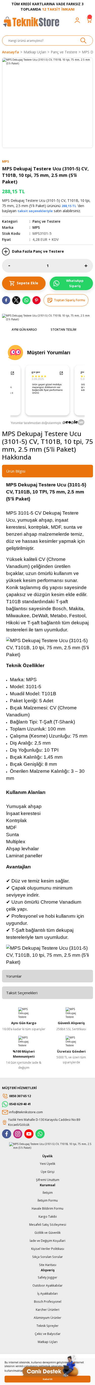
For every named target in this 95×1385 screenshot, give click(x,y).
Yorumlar (14, 976)
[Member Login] (77, 20)
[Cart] (89, 20)
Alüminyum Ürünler (47, 1318)
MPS (36, 227)
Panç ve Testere (46, 221)
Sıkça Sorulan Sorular (47, 1257)
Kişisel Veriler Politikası (47, 1249)
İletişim (48, 1192)
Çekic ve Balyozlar (48, 1334)
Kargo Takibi (48, 1216)
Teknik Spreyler (47, 1326)
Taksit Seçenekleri (21, 992)
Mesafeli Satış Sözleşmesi (47, 1224)
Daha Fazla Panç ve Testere (37, 251)
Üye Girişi (47, 1172)
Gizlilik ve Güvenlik (47, 1232)
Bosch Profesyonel (47, 1301)
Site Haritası (47, 1265)
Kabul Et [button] (47, 1379)
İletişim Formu (47, 1200)
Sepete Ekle (27, 283)
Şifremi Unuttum (47, 1180)
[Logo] (31, 24)
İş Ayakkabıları (47, 1293)
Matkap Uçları (48, 1342)
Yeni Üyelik (47, 1164)
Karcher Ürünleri (47, 1309)
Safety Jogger (47, 1277)
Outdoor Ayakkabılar (47, 1285)
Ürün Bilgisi (15, 471)
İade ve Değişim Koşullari (47, 1241)
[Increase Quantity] (86, 265)
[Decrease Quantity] (9, 265)
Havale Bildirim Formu (47, 1208)
